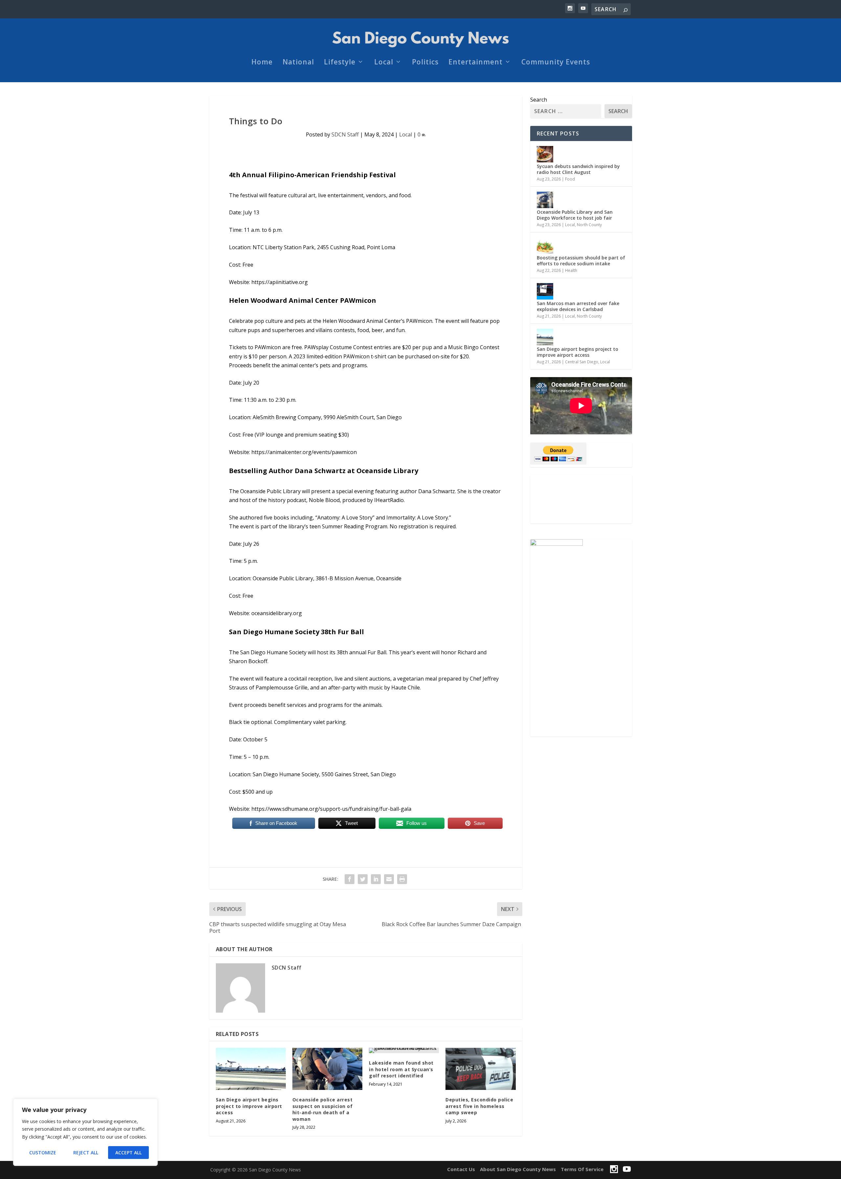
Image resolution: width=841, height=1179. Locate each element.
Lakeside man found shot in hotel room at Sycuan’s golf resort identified (401, 1069)
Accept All (128, 1152)
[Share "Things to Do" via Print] (402, 879)
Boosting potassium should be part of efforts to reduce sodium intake (581, 260)
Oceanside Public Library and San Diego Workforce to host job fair (575, 215)
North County (589, 225)
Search (538, 99)
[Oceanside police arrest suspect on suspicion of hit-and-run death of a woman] (327, 1069)
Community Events (555, 62)
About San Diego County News (518, 1169)
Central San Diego (581, 362)
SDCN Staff (345, 134)
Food (570, 179)
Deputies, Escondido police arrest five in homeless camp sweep (479, 1106)
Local (383, 62)
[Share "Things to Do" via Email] (389, 879)
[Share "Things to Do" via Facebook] (349, 879)
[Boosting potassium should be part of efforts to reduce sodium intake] (545, 245)
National (298, 62)
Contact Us (461, 1169)
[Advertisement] (581, 499)
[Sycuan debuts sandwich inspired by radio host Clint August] (545, 154)
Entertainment (475, 62)
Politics (425, 62)
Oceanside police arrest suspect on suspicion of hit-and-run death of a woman (322, 1109)
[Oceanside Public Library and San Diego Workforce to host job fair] (545, 200)
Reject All (85, 1152)
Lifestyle (339, 62)
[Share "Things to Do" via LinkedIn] (375, 879)
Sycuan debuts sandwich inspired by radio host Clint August (578, 169)
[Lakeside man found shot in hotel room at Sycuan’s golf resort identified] (404, 1050)
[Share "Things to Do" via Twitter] (362, 879)
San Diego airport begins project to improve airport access (249, 1106)
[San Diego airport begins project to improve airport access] (251, 1069)
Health (571, 270)
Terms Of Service (582, 1169)
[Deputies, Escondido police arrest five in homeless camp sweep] (480, 1069)
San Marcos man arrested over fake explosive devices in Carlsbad (578, 306)
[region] (85, 1132)
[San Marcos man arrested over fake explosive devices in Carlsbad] (545, 291)
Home (262, 62)
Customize (42, 1152)
